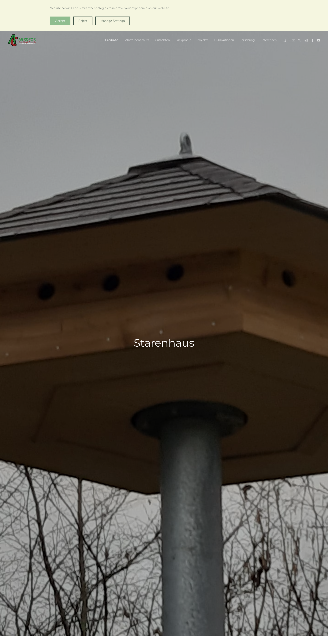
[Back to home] (22, 40)
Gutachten (162, 40)
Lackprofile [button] (183, 40)
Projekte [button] (203, 40)
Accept (60, 21)
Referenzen (268, 40)
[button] (284, 40)
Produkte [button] (111, 40)
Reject (82, 21)
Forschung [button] (247, 40)
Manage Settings (112, 21)
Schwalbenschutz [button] (136, 40)
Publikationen (224, 40)
